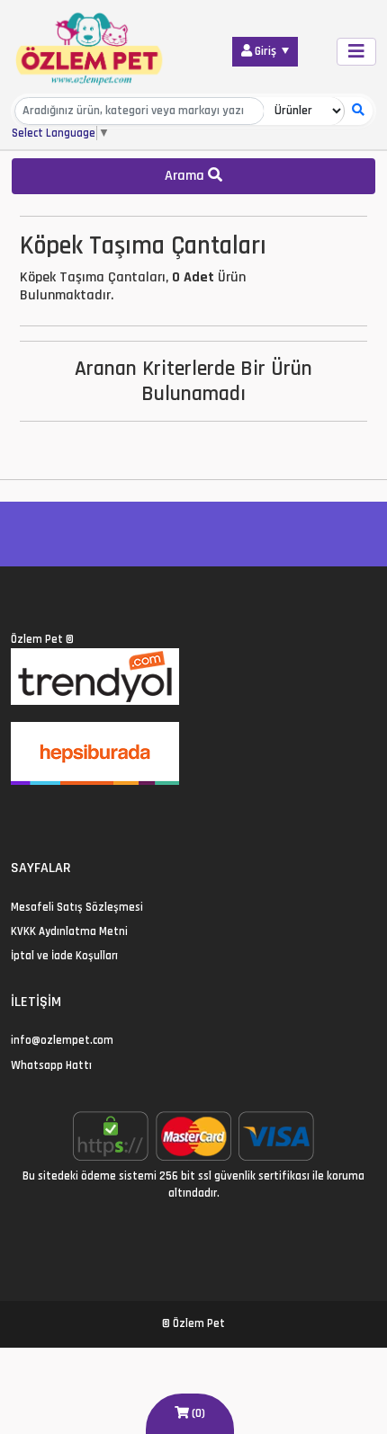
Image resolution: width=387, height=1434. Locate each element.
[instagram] (60, 814)
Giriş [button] (265, 51)
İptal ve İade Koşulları (64, 956)
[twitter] (16, 814)
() (197, 1413)
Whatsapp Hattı (51, 1065)
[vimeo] (103, 814)
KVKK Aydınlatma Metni (69, 931)
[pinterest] (81, 814)
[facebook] (38, 814)
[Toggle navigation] (356, 52)
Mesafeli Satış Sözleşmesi (77, 907)
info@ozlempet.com (62, 1040)
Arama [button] (186, 175)
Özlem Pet (37, 639)
